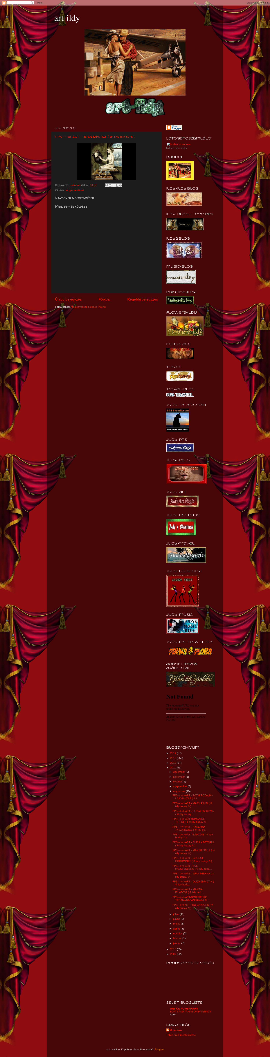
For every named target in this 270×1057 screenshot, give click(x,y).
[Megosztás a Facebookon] (117, 185)
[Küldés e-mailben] (106, 185)
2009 (173, 954)
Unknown (176, 1030)
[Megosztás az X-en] (113, 185)
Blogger (159, 1049)
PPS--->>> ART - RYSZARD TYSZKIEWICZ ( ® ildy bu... (189, 828)
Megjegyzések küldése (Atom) (88, 306)
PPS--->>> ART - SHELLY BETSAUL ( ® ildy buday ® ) (193, 844)
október (178, 781)
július (176, 914)
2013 (173, 758)
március (178, 933)
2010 (173, 949)
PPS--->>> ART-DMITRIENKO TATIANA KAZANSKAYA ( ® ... (191, 899)
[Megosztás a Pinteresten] (120, 185)
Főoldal (104, 299)
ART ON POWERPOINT (184, 1008)
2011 (173, 767)
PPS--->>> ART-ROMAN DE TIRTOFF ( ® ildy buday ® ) (189, 820)
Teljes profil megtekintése (181, 1035)
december (179, 771)
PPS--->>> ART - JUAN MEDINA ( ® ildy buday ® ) (95, 137)
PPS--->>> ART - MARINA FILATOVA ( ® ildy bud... (187, 891)
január (177, 943)
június (177, 919)
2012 (173, 762)
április (177, 928)
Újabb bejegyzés (68, 299)
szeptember (180, 786)
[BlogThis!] (110, 185)
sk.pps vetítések (75, 190)
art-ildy (67, 17)
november (179, 776)
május (177, 923)
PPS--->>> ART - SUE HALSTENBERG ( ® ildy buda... (192, 867)
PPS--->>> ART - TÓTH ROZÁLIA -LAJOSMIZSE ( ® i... (192, 797)
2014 (173, 753)
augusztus (179, 791)
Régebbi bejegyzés (142, 299)
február (177, 938)
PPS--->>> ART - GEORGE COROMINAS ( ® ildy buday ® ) (192, 859)
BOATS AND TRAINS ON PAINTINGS (190, 1011)
